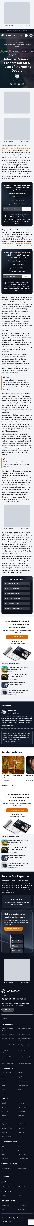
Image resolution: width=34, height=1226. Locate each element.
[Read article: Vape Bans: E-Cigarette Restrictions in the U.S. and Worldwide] (4, 677)
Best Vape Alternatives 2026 (24, 1039)
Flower (20, 1120)
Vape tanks (21, 1128)
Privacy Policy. (22, 217)
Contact (3, 1196)
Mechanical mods (23, 1124)
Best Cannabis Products (25, 1051)
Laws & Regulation (6, 1072)
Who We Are (5, 1186)
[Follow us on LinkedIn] (19, 84)
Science (3, 1081)
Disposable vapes (6, 1124)
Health (3, 1093)
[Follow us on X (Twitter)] (15, 84)
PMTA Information (23, 1085)
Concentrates (22, 1111)
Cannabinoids (22, 1154)
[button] (21, 36)
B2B (2, 1146)
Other (19, 1150)
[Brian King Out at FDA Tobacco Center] (13, 765)
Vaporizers (4, 1120)
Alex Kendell (13, 687)
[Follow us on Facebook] (11, 84)
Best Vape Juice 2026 (24, 1034)
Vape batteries (5, 1107)
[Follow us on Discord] (14, 999)
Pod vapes (21, 1103)
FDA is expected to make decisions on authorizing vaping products (15, 148)
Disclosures (21, 1209)
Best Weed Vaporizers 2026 (7, 1052)
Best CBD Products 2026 (25, 1057)
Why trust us (21, 1186)
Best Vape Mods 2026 (24, 1028)
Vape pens (21, 1132)
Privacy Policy (5, 1205)
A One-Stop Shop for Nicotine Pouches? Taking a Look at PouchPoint (16, 684)
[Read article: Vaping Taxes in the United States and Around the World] (4, 669)
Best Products (7, 1024)
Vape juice (4, 1111)
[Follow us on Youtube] (2, 999)
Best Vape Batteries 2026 (8, 1045)
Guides (3, 1154)
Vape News (21, 1072)
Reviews (4, 1099)
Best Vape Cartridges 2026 (24, 1046)
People (3, 1089)
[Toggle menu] (31, 35)
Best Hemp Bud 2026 (7, 1063)
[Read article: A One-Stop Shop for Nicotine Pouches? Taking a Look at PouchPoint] (4, 685)
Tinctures (4, 1132)
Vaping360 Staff (14, 694)
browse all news (7, 786)
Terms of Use (22, 1205)
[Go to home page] (8, 35)
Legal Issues (21, 1077)
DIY (19, 1146)
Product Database (6, 1168)
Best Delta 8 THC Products (6, 1058)
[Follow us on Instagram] (6, 999)
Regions (3, 1085)
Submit (26, 209)
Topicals (3, 1103)
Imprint (3, 1209)
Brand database (22, 1168)
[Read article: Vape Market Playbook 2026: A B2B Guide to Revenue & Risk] (4, 692)
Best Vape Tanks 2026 (7, 1039)
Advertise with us (25, 25)
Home (11, 42)
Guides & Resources (9, 1142)
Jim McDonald (17, 80)
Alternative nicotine (7, 1128)
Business (20, 1089)
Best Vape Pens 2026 (7, 1034)
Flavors (3, 1077)
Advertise (20, 1196)
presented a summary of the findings (19, 243)
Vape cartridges (6, 1136)
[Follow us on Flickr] (25, 999)
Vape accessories (23, 1107)
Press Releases (22, 1081)
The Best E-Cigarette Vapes (7, 1029)
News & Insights (19, 42)
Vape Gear (4, 1159)
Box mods (21, 1115)
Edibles (3, 1115)
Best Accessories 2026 (24, 1063)
